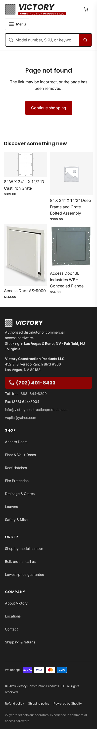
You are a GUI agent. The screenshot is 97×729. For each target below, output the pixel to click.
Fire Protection (17, 481)
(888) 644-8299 (33, 393)
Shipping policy (38, 703)
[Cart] (86, 9)
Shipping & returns (20, 642)
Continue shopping (48, 107)
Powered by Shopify (67, 703)
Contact (11, 629)
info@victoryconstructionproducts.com (36, 409)
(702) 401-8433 (35, 382)
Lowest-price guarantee (24, 574)
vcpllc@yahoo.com (20, 417)
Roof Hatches (16, 468)
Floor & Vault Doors (20, 455)
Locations (13, 616)
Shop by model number (24, 548)
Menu (21, 24)
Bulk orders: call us (20, 561)
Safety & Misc (16, 519)
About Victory (16, 603)
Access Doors (16, 442)
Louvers (11, 506)
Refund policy (14, 703)
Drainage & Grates (20, 493)
